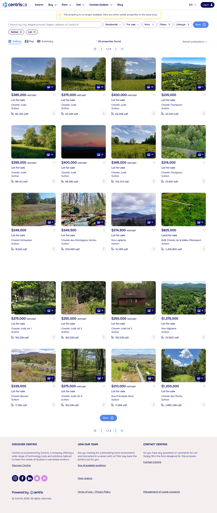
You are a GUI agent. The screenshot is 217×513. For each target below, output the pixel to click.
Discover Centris (24, 444)
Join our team (88, 444)
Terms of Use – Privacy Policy (94, 491)
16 (202, 310)
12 (152, 222)
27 (102, 222)
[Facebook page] (22, 478)
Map (31, 41)
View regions (85, 478)
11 (202, 87)
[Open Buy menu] (55, 5)
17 (152, 310)
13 (52, 378)
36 (102, 87)
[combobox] (55, 24)
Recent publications (193, 41)
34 (52, 154)
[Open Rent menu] (70, 5)
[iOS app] (37, 478)
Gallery (17, 41)
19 (52, 310)
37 (52, 87)
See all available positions (92, 465)
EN (191, 4)
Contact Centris (155, 444)
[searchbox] (53, 25)
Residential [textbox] (111, 24)
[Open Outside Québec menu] (111, 5)
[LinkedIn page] (30, 478)
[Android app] (44, 478)
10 (202, 222)
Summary (47, 41)
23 (202, 378)
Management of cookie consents (161, 491)
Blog (120, 4)
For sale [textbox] (131, 24)
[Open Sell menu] (83, 5)
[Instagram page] (15, 478)
